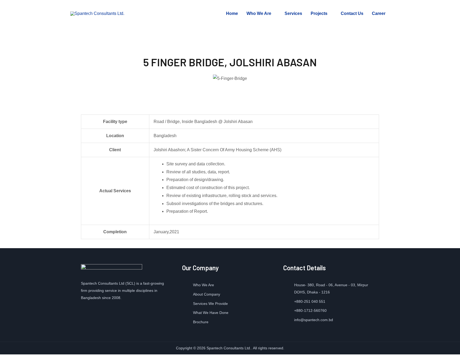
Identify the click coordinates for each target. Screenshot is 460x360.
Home (232, 13)
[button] (89, 78)
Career (378, 13)
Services (293, 13)
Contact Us (352, 13)
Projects (319, 13)
